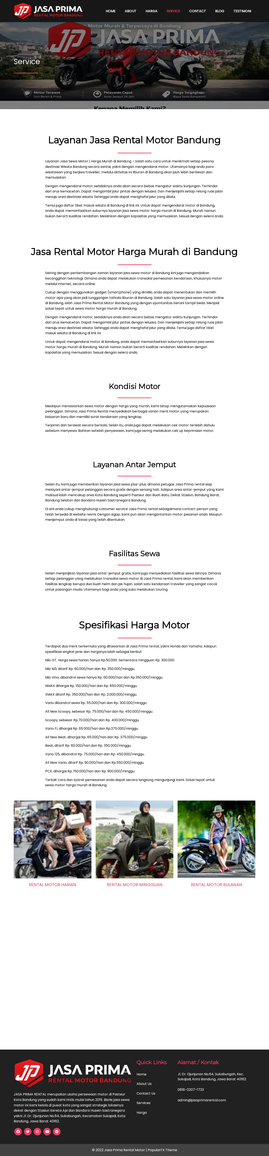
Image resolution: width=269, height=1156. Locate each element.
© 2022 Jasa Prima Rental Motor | (120, 1150)
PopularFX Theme (162, 1150)
